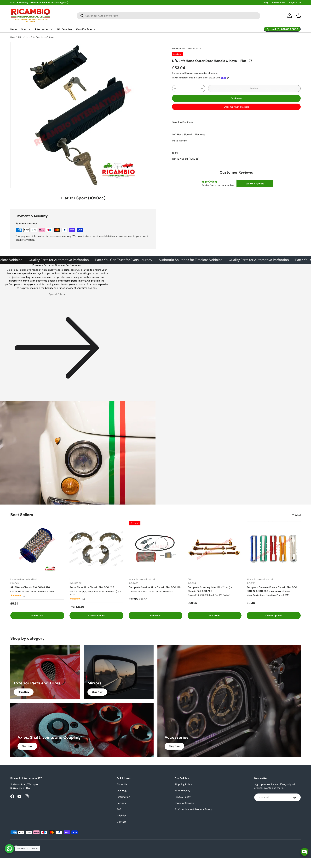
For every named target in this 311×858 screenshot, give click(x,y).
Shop (24, 29)
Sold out (254, 88)
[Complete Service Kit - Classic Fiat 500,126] (156, 548)
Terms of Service (184, 803)
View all (296, 515)
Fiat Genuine (178, 48)
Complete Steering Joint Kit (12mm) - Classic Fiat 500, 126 (210, 589)
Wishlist (121, 815)
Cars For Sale (84, 29)
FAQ (266, 2)
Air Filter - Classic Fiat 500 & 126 (30, 587)
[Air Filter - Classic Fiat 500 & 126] (37, 548)
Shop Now (23, 692)
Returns (121, 803)
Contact (121, 821)
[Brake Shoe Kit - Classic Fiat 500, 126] (96, 548)
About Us (122, 784)
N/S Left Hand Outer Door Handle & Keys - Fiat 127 (36, 37)
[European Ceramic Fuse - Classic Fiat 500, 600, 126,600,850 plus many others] (274, 548)
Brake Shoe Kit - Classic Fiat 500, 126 (91, 587)
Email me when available (236, 106)
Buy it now (236, 98)
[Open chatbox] (304, 852)
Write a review (255, 183)
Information (278, 2)
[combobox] (168, 15)
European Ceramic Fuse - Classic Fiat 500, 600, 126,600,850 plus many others (272, 589)
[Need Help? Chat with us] (9, 848)
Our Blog (122, 790)
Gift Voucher (64, 29)
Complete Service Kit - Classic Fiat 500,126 (155, 587)
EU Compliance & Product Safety (193, 809)
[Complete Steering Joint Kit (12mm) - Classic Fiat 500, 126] (215, 548)
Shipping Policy (183, 784)
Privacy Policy (182, 797)
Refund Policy (182, 790)
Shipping (189, 73)
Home (13, 29)
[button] (298, 15)
